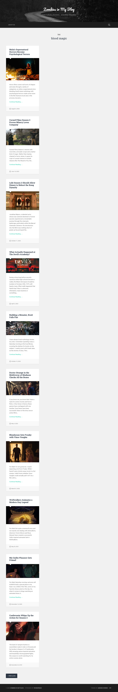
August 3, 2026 (15, 109)
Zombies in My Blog (59, 9)
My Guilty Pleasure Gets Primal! (20, 558)
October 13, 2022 (16, 361)
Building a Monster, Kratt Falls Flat (21, 316)
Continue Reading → (16, 102)
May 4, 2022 (14, 423)
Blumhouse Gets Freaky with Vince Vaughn (20, 436)
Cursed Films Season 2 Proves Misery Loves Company (19, 122)
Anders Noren (103, 688)
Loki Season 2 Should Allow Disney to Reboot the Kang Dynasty (22, 185)
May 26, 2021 (15, 546)
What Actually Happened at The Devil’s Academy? (22, 253)
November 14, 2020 (16, 604)
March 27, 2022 (15, 488)
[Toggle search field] (109, 25)
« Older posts (12, 676)
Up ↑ (110, 688)
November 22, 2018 (16, 665)
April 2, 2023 (14, 303)
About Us (11, 25)
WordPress (38, 688)
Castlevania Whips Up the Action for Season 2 (21, 616)
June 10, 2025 (15, 171)
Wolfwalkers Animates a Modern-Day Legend (20, 501)
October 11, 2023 (16, 241)
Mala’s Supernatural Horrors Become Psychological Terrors (19, 51)
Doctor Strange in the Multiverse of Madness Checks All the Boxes (20, 375)
